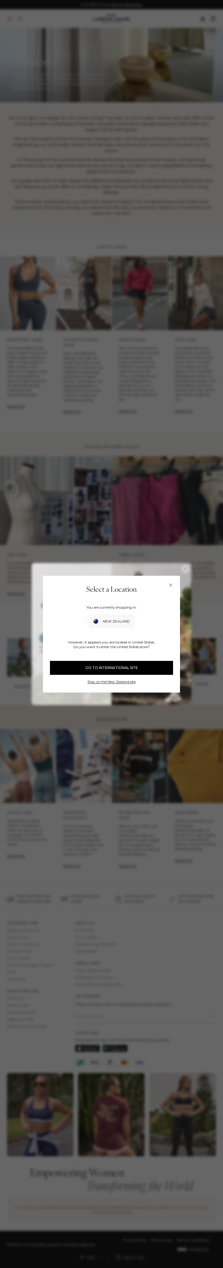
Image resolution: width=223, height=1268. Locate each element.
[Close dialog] (170, 585)
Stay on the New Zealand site (111, 681)
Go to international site (111, 668)
